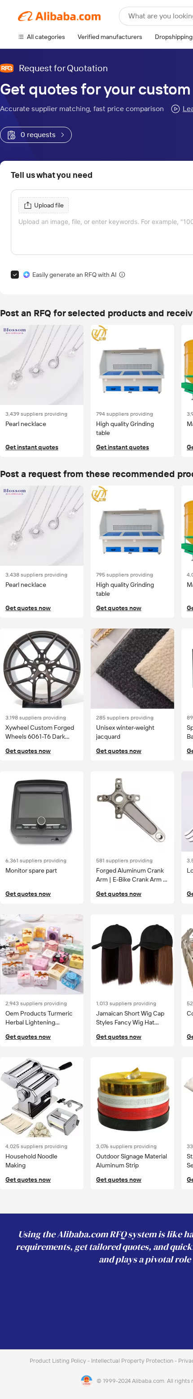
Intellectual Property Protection (133, 1360)
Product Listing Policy (59, 1360)
